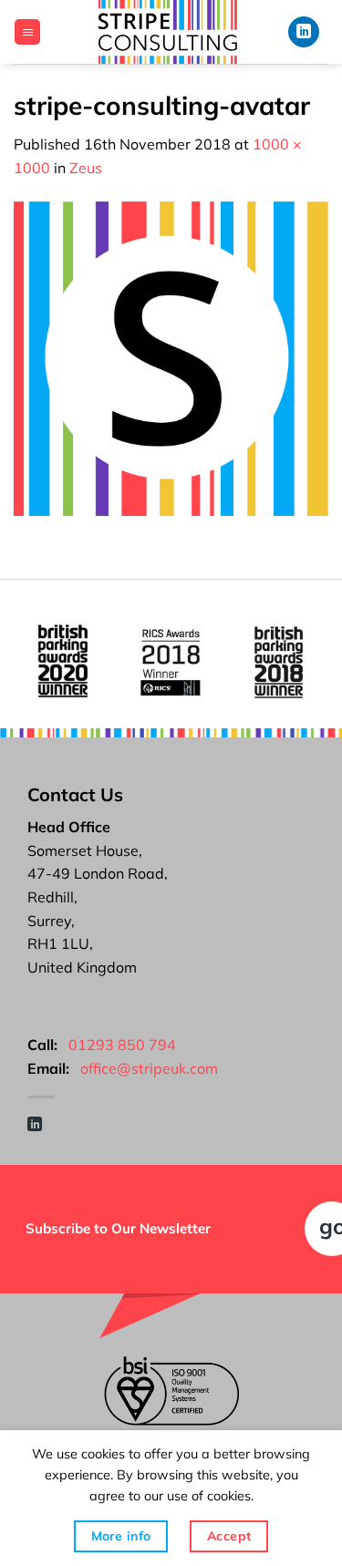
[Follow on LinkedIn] (303, 32)
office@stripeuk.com (149, 1068)
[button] (27, 32)
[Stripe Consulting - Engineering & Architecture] (168, 32)
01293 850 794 (122, 1044)
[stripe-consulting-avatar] (171, 357)
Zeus (85, 168)
